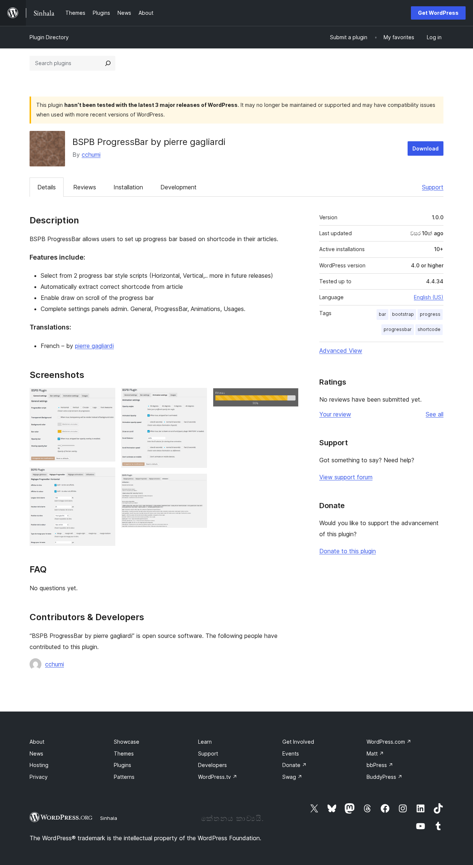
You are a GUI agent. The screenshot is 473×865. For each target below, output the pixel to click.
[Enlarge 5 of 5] (288, 398)
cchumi (91, 154)
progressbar (398, 329)
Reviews (84, 187)
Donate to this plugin (347, 551)
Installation (128, 187)
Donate (294, 765)
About (37, 742)
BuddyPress (384, 777)
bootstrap (403, 314)
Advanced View (340, 350)
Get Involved (298, 742)
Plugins (122, 765)
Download (425, 148)
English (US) (428, 297)
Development (178, 187)
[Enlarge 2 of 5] (105, 477)
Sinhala (108, 818)
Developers (212, 765)
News (36, 753)
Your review (335, 414)
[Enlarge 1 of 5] (105, 398)
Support (432, 187)
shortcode (429, 329)
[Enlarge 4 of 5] (197, 483)
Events (290, 753)
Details (46, 187)
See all (434, 414)
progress (430, 314)
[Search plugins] (108, 63)
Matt (375, 753)
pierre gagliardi (94, 345)
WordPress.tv (217, 777)
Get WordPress (438, 13)
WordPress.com (389, 742)
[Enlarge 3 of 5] (197, 398)
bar (382, 314)
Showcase (126, 742)
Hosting (39, 765)
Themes (124, 753)
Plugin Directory (49, 37)
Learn (205, 742)
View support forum (345, 477)
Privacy (39, 777)
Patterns (124, 777)
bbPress (380, 765)
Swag (292, 777)
